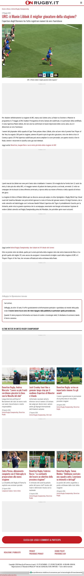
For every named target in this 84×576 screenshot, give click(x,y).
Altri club (49, 415)
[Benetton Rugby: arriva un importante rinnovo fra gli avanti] (69, 376)
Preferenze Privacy (36, 553)
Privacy (32, 551)
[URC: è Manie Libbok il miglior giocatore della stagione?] (42, 51)
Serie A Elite (17, 491)
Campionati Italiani (7, 491)
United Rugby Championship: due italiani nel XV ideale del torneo (32, 247)
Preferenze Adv (60, 553)
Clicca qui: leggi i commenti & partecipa (42, 540)
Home (4, 9)
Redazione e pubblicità (12, 552)
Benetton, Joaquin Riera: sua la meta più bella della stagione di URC (33, 145)
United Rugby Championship (20, 9)
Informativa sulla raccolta (8, 575)
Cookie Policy (60, 551)
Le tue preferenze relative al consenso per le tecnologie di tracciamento (55, 572)
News (8, 9)
